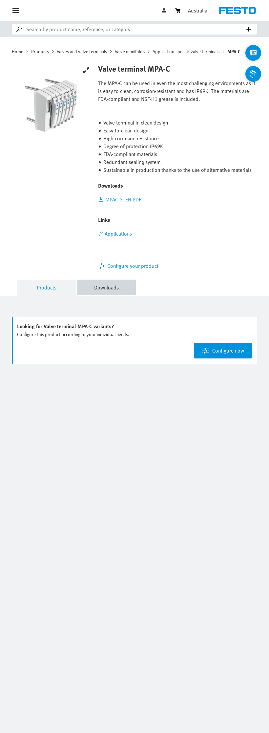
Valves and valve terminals (82, 51)
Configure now (228, 351)
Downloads (106, 287)
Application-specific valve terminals (186, 51)
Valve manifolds (130, 51)
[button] (164, 10)
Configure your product (132, 266)
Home (17, 51)
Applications (118, 234)
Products (40, 51)
